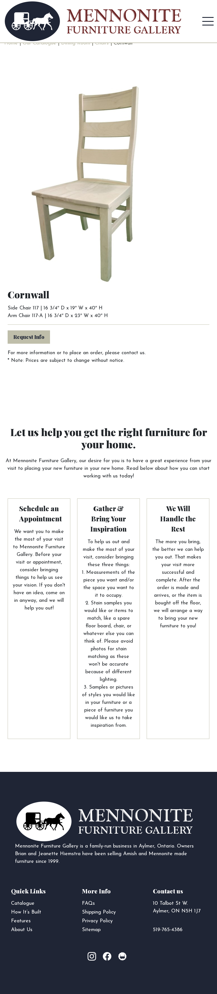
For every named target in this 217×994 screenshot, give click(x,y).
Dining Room (75, 43)
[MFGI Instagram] (95, 957)
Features (21, 921)
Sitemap (91, 930)
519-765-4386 (168, 930)
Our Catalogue (39, 43)
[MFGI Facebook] (108, 957)
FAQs (88, 903)
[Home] (93, 21)
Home (11, 43)
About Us (21, 930)
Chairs (102, 43)
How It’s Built (26, 912)
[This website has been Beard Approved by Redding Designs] (122, 957)
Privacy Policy (97, 921)
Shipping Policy (99, 912)
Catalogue (22, 903)
